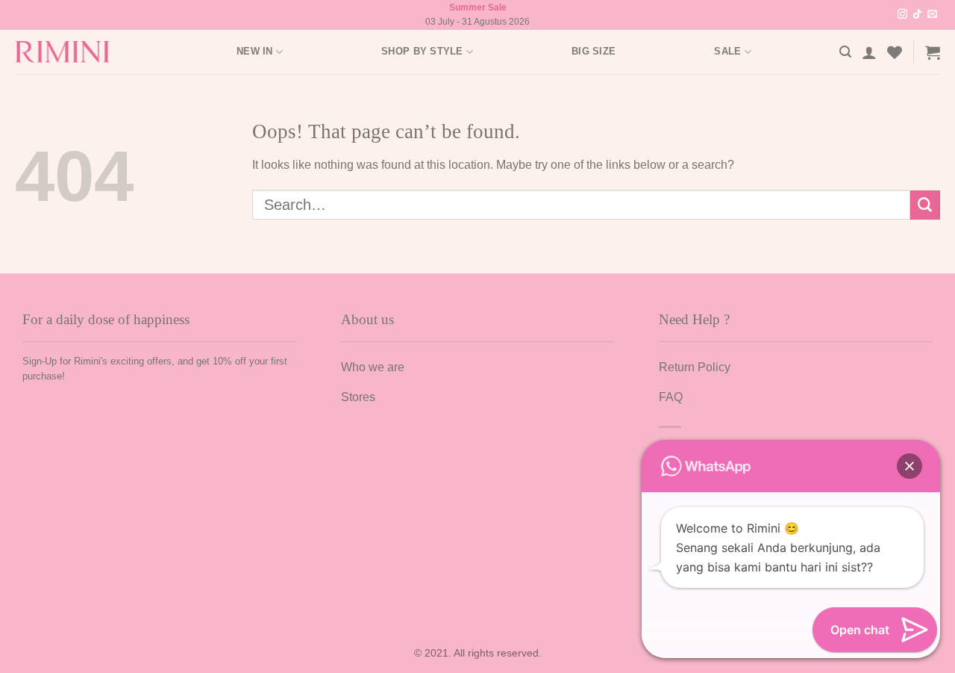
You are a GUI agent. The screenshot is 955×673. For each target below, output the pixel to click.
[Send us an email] (932, 15)
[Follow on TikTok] (917, 15)
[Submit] (925, 205)
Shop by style (422, 51)
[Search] (845, 51)
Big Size (594, 51)
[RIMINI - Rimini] (70, 52)
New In (255, 51)
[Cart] (932, 52)
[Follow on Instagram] (902, 15)
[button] (909, 466)
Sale (727, 51)
